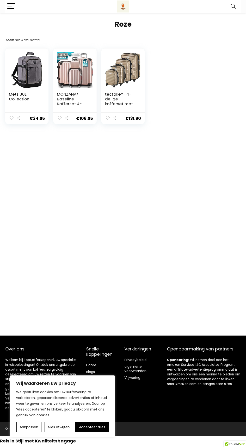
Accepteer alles (92, 427)
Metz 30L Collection (19, 96)
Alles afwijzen (59, 427)
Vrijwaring (132, 377)
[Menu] (11, 6)
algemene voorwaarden (135, 368)
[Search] (233, 6)
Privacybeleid (135, 359)
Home (91, 365)
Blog (89, 371)
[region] (62, 406)
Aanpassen (29, 427)
